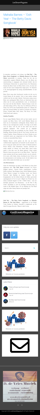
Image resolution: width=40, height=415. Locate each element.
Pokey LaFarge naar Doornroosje (19, 287)
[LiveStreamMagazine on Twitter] (14, 235)
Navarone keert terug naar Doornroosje (21, 293)
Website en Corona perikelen (15, 274)
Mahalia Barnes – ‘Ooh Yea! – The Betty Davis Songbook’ (17, 18)
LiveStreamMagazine (16, 411)
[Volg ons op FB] (6, 235)
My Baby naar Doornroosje (17, 300)
